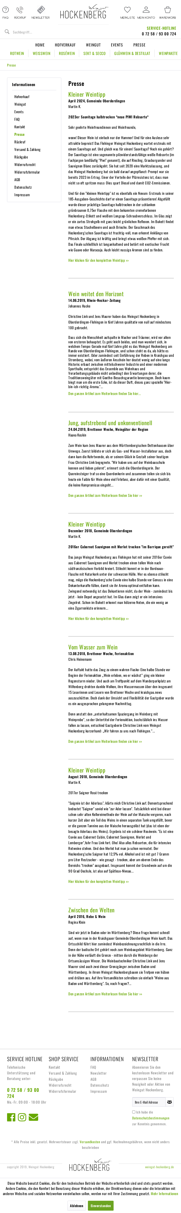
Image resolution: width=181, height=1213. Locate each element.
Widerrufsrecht (25, 164)
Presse (139, 45)
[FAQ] (5, 13)
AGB (17, 179)
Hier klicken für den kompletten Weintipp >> (98, 260)
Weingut (93, 45)
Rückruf (19, 141)
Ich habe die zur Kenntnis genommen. (150, 1117)
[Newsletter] (40, 13)
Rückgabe (21, 156)
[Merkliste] (127, 13)
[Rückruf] (20, 13)
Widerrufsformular (27, 171)
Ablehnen (76, 1205)
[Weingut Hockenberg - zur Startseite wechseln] (84, 14)
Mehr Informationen (164, 1193)
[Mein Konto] (146, 13)
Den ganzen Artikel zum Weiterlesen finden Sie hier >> (105, 495)
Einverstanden (101, 1205)
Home (40, 45)
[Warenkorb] (167, 13)
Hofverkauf (65, 45)
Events (117, 45)
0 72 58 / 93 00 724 (23, 1092)
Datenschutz (23, 187)
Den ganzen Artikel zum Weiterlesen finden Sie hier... (104, 393)
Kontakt (19, 126)
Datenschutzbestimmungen (150, 1117)
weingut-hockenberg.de (159, 1166)
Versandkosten (90, 1141)
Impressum (22, 194)
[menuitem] (127, 13)
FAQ (17, 119)
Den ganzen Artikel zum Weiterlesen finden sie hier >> (105, 741)
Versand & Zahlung (27, 149)
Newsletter (98, 1073)
